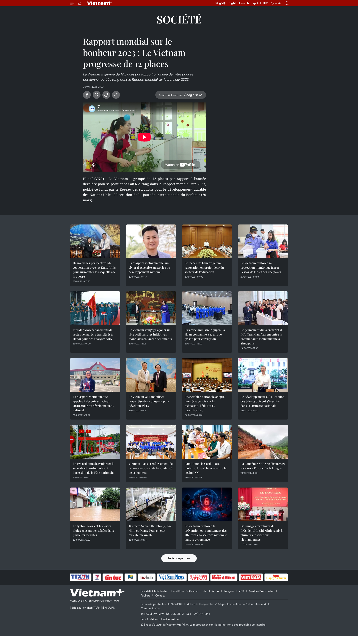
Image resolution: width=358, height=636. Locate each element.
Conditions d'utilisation (184, 591)
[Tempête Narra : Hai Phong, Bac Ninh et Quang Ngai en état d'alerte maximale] (151, 504)
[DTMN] (223, 577)
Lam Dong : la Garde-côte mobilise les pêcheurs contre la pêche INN (206, 468)
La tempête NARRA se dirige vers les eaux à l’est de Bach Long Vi (263, 466)
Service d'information (261, 591)
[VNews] (97, 577)
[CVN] (198, 577)
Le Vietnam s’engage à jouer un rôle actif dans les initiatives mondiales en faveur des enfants (150, 334)
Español (256, 3)
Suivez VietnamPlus (170, 95)
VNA (241, 591)
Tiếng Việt (220, 3)
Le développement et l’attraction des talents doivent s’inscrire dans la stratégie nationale (263, 401)
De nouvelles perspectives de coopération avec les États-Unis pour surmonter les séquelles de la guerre (94, 269)
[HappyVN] (276, 577)
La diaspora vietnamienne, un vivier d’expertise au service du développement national (149, 267)
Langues (229, 591)
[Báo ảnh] (250, 577)
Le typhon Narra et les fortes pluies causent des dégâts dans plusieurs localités (93, 530)
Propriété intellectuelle (154, 591)
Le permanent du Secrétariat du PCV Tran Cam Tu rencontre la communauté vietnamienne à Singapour (262, 336)
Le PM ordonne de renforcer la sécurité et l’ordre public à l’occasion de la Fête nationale (93, 468)
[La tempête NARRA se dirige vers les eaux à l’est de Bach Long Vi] (263, 442)
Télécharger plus (179, 558)
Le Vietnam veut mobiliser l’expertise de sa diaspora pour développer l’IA (149, 401)
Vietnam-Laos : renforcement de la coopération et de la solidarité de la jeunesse (151, 468)
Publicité (145, 595)
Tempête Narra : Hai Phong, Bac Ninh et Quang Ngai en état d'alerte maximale (150, 530)
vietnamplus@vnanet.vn (164, 619)
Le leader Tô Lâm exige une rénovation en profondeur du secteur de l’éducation (204, 267)
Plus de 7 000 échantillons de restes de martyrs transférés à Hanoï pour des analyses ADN (93, 334)
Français (244, 3)
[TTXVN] (80, 577)
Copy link (116, 95)
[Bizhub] (147, 577)
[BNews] (131, 577)
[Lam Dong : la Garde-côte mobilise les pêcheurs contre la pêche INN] (207, 442)
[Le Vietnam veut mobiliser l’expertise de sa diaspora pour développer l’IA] (151, 375)
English (232, 3)
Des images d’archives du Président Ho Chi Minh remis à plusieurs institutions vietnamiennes (261, 532)
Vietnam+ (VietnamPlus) (100, 3)
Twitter (97, 95)
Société (179, 19)
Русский (276, 3)
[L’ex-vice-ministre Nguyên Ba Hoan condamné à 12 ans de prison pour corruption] (207, 308)
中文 (265, 3)
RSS (205, 591)
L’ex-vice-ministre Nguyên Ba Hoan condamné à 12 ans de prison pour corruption (205, 334)
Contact (160, 595)
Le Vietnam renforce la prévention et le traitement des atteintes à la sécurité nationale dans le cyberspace (206, 532)
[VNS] (172, 577)
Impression (106, 95)
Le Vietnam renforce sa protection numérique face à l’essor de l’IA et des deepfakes (261, 267)
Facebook (87, 95)
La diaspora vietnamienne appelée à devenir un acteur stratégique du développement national (93, 403)
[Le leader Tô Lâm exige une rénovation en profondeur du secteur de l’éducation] (207, 241)
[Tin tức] (113, 577)
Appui (215, 591)
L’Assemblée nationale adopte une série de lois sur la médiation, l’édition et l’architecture (204, 403)
